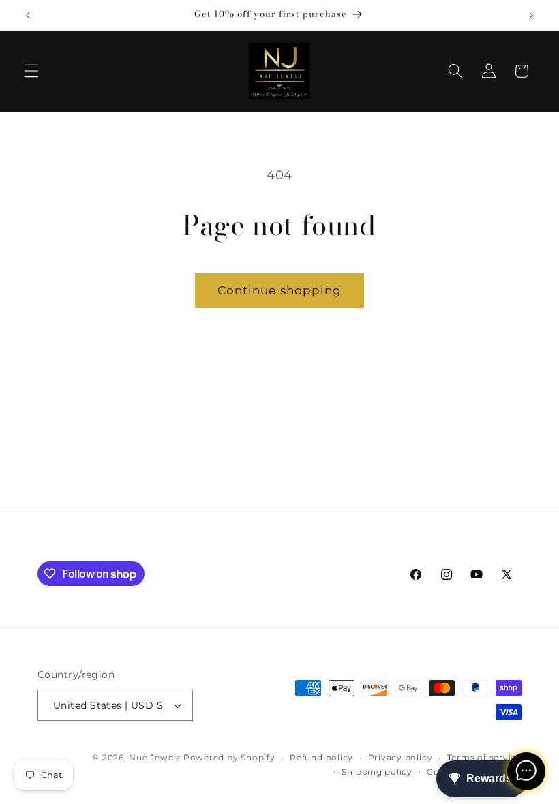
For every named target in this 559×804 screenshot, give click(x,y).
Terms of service (484, 757)
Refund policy (321, 757)
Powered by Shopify (229, 757)
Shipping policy (377, 772)
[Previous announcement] (28, 15)
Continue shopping (279, 290)
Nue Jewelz (156, 757)
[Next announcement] (531, 15)
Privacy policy (400, 757)
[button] (31, 71)
